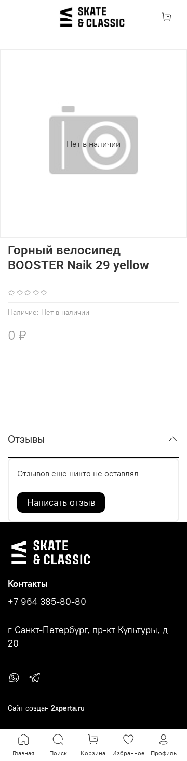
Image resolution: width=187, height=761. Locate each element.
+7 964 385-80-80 (47, 602)
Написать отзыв (61, 502)
